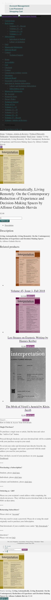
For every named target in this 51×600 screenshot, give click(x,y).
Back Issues (9, 23)
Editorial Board (10, 49)
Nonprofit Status (11, 96)
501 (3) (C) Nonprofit (12, 541)
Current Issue (10, 20)
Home (7, 59)
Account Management (19, 6)
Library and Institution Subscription (22, 86)
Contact (8, 52)
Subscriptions (10, 36)
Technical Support (16, 55)
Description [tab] (9, 225)
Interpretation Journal (18, 136)
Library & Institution (17, 41)
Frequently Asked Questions (15, 80)
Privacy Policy (10, 99)
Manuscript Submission (13, 47)
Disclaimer (9, 75)
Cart (6, 64)
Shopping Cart (16, 11)
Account (8, 3)
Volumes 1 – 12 (15, 34)
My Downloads (41, 526)
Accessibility (9, 62)
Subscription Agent (16, 88)
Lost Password (16, 9)
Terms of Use (10, 104)
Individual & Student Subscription (17, 83)
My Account (9, 94)
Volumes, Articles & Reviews (16, 120)
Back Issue (31, 136)
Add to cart (5, 221)
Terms (42, 541)
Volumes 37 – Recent (17, 26)
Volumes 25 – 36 (15, 28)
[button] (1, 147)
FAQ (6, 44)
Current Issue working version (16, 72)
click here (16, 472)
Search (6, 548)
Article (39, 136)
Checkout (8, 67)
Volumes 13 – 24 (15, 31)
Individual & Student (17, 39)
